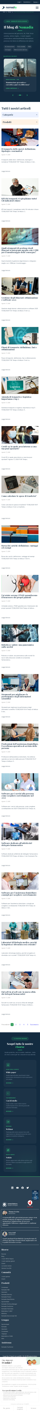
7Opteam (4, 1334)
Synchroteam (5, 1301)
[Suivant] (27, 95)
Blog (2, 1256)
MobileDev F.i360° (7, 1311)
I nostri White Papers (7, 1258)
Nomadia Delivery (6, 1294)
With (2, 1338)
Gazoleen (4, 1292)
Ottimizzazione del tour (20, 49)
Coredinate (4, 1287)
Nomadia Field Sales (7, 1308)
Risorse (9, 12)
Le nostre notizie (6, 1266)
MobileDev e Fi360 (7, 1336)
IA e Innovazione (9, 46)
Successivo (34, 1024)
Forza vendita (21, 46)
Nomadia (4, 1326)
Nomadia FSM (5, 1289)
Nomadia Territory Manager (9, 1304)
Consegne (8, 49)
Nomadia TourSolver (7, 1306)
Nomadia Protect (6, 1297)
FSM (29, 46)
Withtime (4, 1313)
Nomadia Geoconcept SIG (9, 1316)
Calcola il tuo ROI (6, 1268)
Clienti (3, 1263)
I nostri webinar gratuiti (8, 1261)
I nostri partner (5, 1276)
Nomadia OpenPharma (7, 1299)
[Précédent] (13, 95)
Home (4, 12)
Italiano (35, 2)
